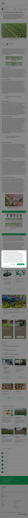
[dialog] (14, 259)
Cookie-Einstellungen (13, 262)
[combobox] (24, 251)
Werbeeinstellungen (9, 261)
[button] (6, 266)
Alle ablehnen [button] (13, 264)
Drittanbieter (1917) (5, 257)
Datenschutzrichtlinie (21, 262)
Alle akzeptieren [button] (20, 264)
